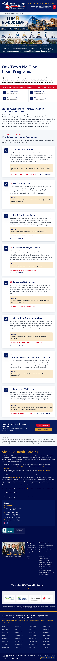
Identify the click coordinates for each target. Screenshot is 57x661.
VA (23, 466)
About (28, 558)
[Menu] (54, 7)
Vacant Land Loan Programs (45, 564)
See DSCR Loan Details (18, 380)
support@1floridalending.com (13, 520)
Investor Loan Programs (45, 552)
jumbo (26, 466)
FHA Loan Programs (43, 547)
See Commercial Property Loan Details (24, 270)
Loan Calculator (31, 554)
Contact (29, 556)
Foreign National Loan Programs (46, 572)
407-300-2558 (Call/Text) (12, 512)
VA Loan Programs (43, 558)
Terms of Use (15, 658)
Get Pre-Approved (43, 425)
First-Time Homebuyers (44, 574)
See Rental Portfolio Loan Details (22, 306)
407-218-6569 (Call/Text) (12, 515)
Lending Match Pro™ (31, 547)
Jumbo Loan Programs (44, 556)
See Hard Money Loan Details (20, 206)
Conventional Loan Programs (46, 545)
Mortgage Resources (14, 477)
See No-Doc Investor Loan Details (22, 174)
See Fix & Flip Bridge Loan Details (22, 236)
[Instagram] (4, 523)
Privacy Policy (6, 658)
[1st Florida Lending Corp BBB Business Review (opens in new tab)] (13, 530)
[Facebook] (7, 523)
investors (6, 472)
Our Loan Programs (31, 545)
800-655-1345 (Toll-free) (12, 517)
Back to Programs (44, 174)
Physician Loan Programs (45, 570)
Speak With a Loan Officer (43, 429)
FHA (22, 466)
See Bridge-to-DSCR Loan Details (21, 413)
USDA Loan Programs (44, 560)
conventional (17, 466)
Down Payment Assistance (45, 562)
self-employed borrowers (44, 470)
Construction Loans (43, 554)
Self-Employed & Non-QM (45, 549)
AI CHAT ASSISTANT (48, 657)
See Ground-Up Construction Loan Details (25, 342)
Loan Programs (6, 13)
